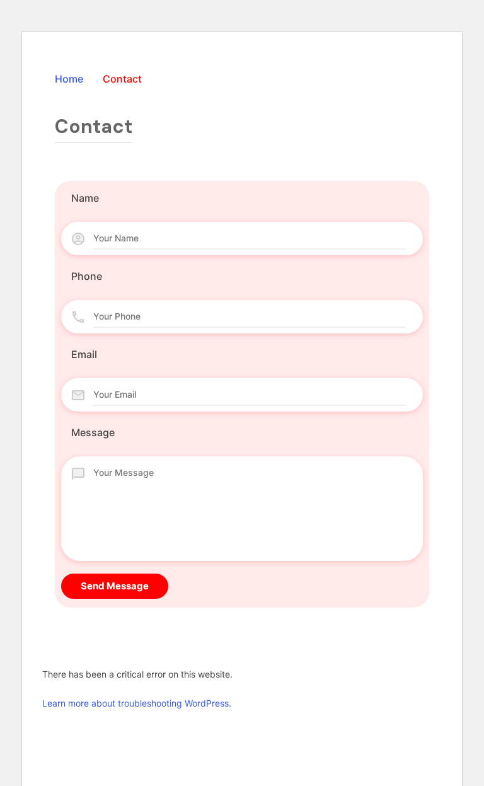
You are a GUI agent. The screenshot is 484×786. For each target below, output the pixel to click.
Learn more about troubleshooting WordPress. (136, 703)
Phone (86, 276)
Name (85, 198)
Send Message (115, 586)
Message (93, 432)
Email (84, 354)
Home (69, 79)
